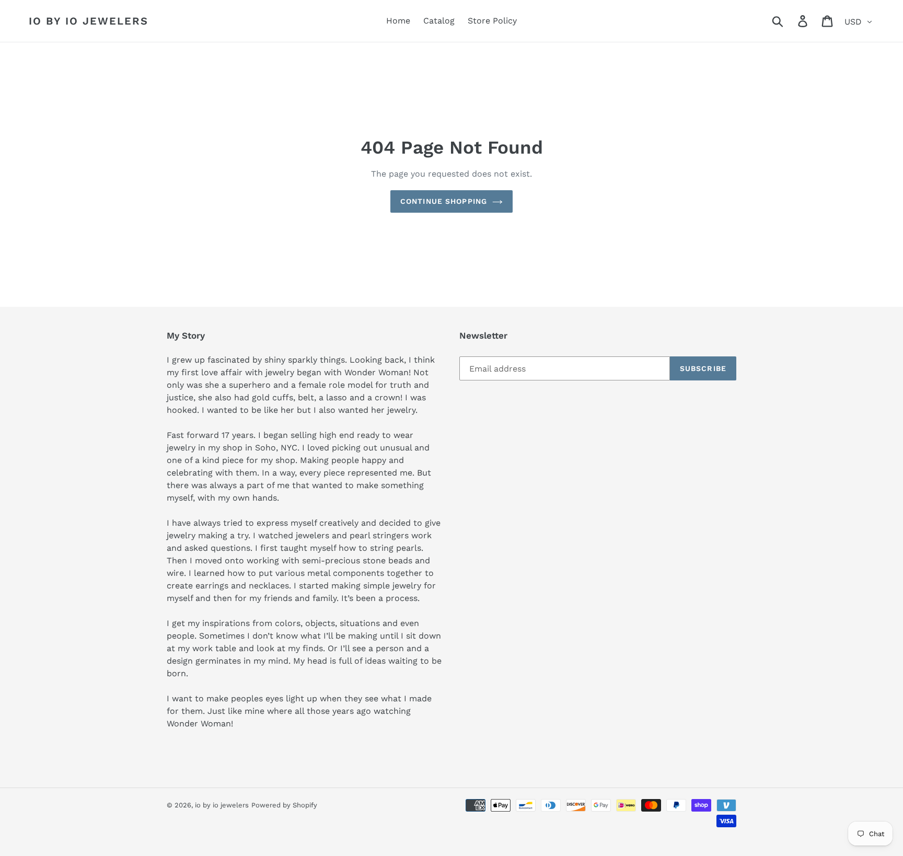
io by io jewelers (88, 21)
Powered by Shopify (284, 805)
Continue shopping (443, 201)
